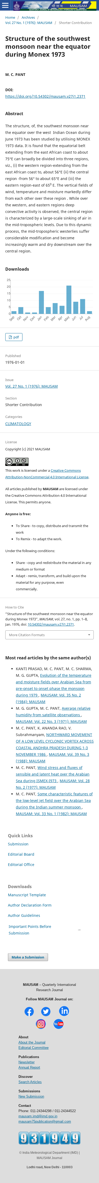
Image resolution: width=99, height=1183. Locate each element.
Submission (18, 843)
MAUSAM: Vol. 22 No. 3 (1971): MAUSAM (51, 721)
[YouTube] (58, 1028)
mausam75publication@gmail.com (44, 1121)
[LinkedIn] (64, 1016)
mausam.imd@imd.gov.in (37, 1116)
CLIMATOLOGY (18, 423)
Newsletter (26, 1062)
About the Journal (31, 1042)
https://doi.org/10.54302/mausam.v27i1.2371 (45, 96)
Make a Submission (28, 957)
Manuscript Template (27, 894)
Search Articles (30, 1082)
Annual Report (29, 1067)
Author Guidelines (24, 915)
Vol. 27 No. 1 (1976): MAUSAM (28, 22)
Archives (28, 17)
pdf (16, 337)
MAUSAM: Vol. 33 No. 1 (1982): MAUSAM (51, 813)
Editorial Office (21, 864)
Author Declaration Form (29, 905)
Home (10, 17)
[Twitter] (46, 1016)
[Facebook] (29, 1016)
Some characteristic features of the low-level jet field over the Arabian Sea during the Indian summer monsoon (54, 800)
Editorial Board (21, 854)
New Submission (31, 1096)
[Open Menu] (5, 5)
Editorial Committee (33, 1048)
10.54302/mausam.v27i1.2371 (51, 624)
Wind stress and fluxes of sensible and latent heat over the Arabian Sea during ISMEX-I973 (52, 774)
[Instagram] (40, 1028)
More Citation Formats (27, 634)
